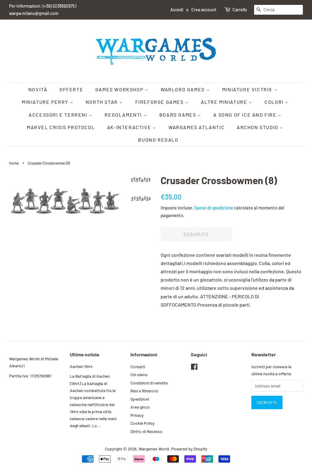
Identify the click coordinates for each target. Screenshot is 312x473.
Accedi (176, 9)
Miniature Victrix (248, 89)
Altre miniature (225, 102)
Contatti (137, 366)
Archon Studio (258, 127)
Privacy (137, 415)
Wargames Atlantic (196, 127)
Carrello (239, 9)
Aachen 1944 (81, 366)
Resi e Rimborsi (144, 390)
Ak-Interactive (130, 127)
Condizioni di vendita (149, 382)
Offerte (71, 89)
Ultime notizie (84, 354)
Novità (38, 89)
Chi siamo (139, 374)
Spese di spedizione (213, 207)
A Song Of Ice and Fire (245, 115)
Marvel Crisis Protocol (61, 127)
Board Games (178, 115)
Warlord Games (183, 89)
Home (14, 163)
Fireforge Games (160, 102)
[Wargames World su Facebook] (194, 367)
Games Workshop (120, 89)
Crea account (203, 9)
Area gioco (140, 406)
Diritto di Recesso (146, 431)
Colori (274, 102)
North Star (102, 102)
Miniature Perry (46, 102)
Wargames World (154, 448)
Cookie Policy (142, 423)
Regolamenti (124, 115)
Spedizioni (139, 399)
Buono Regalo (158, 140)
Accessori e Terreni (59, 115)
